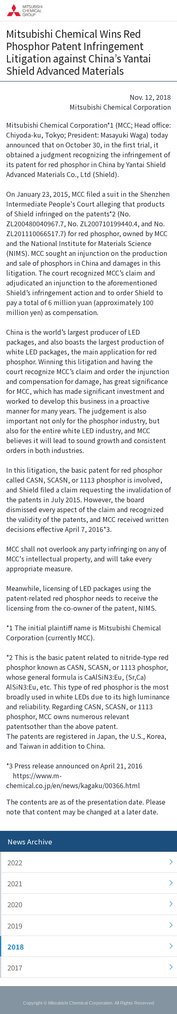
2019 (14, 926)
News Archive (29, 841)
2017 (14, 968)
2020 (14, 904)
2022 (14, 862)
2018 (15, 947)
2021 (14, 883)
